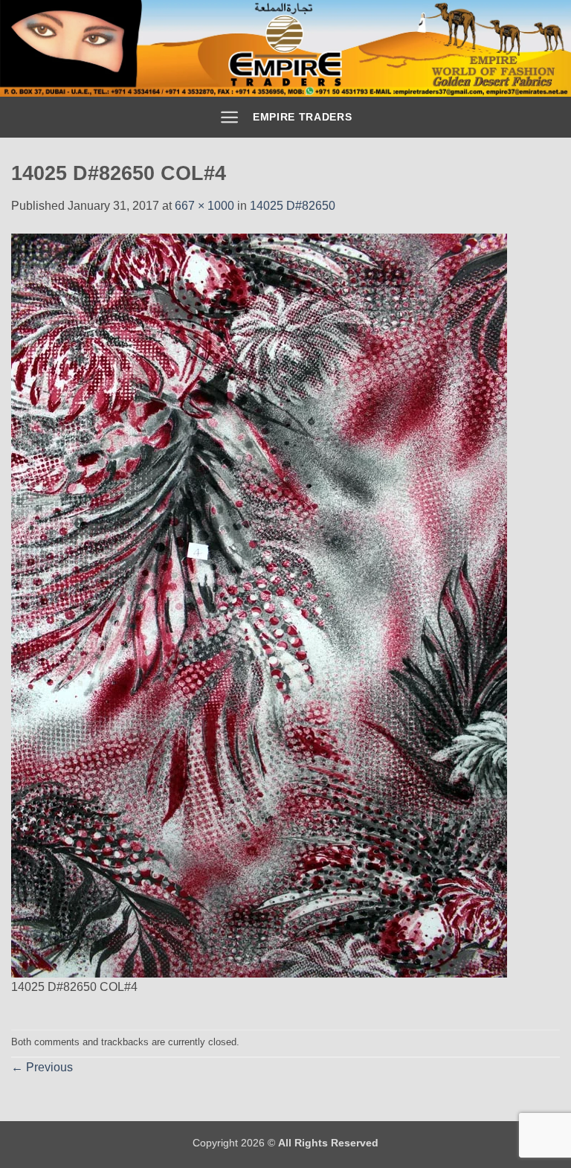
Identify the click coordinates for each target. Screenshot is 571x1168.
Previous (42, 1067)
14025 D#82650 (292, 205)
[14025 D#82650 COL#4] (259, 604)
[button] (229, 117)
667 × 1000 (204, 205)
